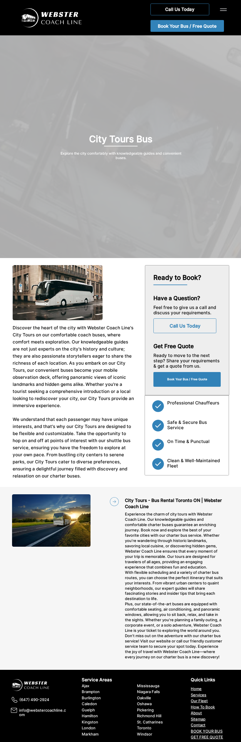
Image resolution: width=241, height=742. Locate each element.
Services (198, 695)
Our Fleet (199, 701)
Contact (198, 725)
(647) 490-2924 (34, 700)
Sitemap (198, 719)
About (196, 713)
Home (196, 689)
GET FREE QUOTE (207, 737)
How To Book (203, 707)
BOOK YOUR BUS (206, 731)
